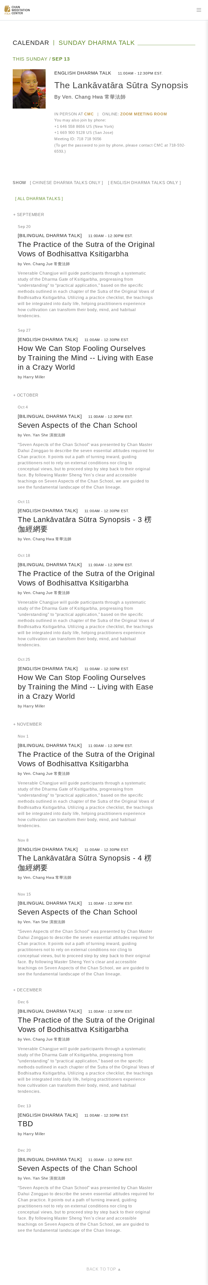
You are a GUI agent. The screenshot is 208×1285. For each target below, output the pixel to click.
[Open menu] (199, 10)
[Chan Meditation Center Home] (17, 10)
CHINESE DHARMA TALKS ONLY (66, 183)
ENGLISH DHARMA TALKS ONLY (144, 183)
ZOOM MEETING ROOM (143, 114)
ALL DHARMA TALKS (39, 199)
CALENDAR (31, 42)
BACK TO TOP (101, 1269)
